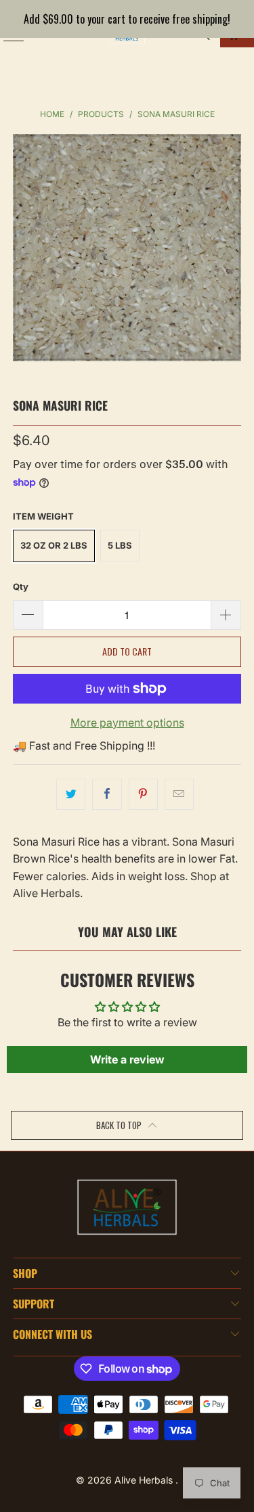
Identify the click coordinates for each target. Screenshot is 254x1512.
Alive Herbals (144, 1480)
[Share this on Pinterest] (143, 794)
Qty (20, 586)
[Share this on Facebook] (106, 794)
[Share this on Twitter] (70, 794)
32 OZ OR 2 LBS (53, 545)
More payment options (127, 722)
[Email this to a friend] (179, 794)
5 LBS (120, 545)
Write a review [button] (127, 1059)
